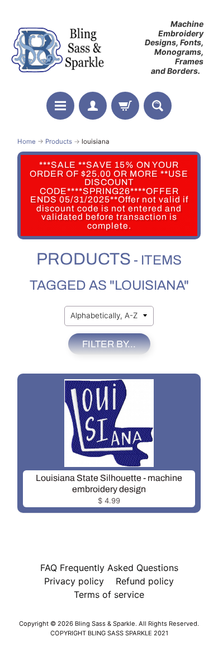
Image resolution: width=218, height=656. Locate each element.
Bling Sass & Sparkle (105, 623)
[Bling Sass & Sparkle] (59, 47)
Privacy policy (74, 581)
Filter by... (109, 344)
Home (26, 141)
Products (58, 141)
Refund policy (145, 581)
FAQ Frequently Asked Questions (109, 567)
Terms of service (109, 594)
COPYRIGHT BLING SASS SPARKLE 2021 (109, 633)
